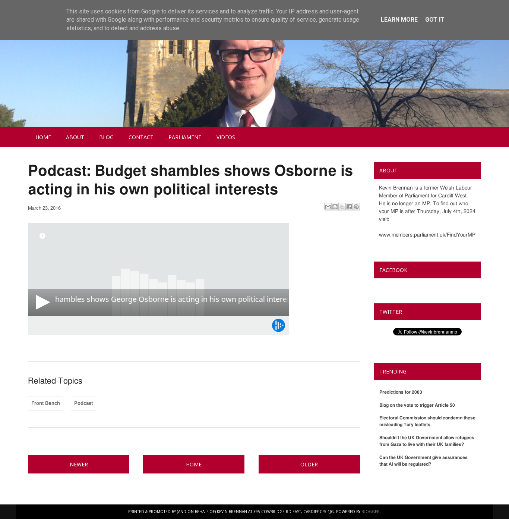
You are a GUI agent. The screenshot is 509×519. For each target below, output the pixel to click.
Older (309, 464)
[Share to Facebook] (349, 206)
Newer (79, 464)
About (75, 137)
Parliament (185, 137)
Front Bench (45, 403)
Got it (435, 19)
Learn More (399, 19)
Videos (225, 137)
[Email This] (328, 206)
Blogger (370, 511)
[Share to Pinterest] (356, 206)
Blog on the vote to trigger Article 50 (417, 405)
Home (43, 137)
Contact (141, 137)
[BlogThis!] (335, 206)
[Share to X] (342, 206)
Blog (106, 137)
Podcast (83, 403)
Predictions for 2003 (400, 392)
